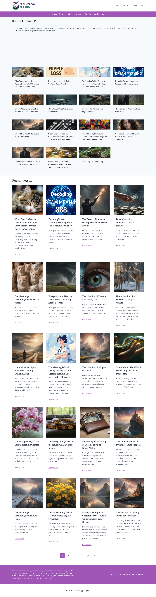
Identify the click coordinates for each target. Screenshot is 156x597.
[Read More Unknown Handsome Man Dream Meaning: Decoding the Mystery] (28, 152)
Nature (69, 14)
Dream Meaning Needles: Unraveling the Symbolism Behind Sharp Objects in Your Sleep (61, 136)
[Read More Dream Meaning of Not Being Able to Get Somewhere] (28, 124)
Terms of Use (128, 574)
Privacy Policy (115, 574)
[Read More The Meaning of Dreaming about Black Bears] (128, 100)
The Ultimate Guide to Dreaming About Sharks (60, 110)
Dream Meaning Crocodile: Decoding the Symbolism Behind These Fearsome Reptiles (60, 164)
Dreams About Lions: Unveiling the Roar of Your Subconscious (26, 110)
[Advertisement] (78, 50)
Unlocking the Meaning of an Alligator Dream (92, 110)
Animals (54, 14)
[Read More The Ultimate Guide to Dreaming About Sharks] (61, 100)
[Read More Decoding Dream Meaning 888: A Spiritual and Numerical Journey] (128, 72)
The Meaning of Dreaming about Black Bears (127, 110)
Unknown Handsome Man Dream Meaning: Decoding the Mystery (27, 163)
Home (115, 6)
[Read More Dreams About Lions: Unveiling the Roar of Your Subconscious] (28, 100)
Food (103, 14)
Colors (62, 14)
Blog (141, 6)
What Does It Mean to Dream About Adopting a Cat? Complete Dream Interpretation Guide (27, 84)
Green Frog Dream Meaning (92, 162)
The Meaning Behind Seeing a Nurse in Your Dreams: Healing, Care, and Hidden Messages (94, 84)
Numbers (78, 14)
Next (94, 555)
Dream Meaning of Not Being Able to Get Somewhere (27, 135)
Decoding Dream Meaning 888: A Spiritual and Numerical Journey (127, 82)
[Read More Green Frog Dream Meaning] (94, 152)
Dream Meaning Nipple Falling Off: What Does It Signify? (59, 82)
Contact (133, 6)
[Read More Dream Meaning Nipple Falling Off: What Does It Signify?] (61, 72)
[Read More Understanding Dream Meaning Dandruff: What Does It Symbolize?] (128, 124)
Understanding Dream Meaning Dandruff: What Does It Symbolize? (127, 136)
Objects (87, 14)
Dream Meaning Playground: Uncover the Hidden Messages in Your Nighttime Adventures (94, 136)
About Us (124, 6)
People (96, 14)
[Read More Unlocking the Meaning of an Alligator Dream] (94, 100)
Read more (19, 254)
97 (88, 555)
